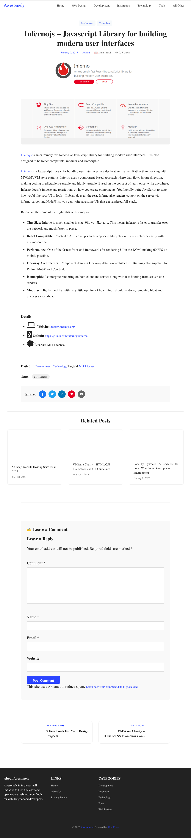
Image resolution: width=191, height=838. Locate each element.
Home (60, 5)
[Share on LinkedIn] (62, 394)
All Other (178, 5)
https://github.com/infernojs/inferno (66, 336)
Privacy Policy (59, 797)
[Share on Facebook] (42, 394)
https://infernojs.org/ (63, 327)
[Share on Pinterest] (71, 394)
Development (102, 5)
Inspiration (123, 5)
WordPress (113, 827)
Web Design (79, 5)
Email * (33, 637)
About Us (56, 791)
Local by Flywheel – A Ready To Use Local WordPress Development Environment (156, 468)
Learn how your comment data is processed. (112, 687)
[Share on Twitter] (52, 394)
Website (33, 658)
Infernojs (26, 155)
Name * (33, 617)
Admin (86, 52)
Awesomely (14, 5)
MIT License (86, 366)
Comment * (36, 563)
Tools (162, 5)
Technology (144, 5)
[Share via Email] (81, 394)
